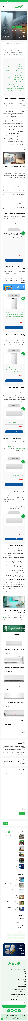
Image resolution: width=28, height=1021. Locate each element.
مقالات (14, 26)
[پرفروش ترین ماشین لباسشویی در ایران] (21, 842)
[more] (10, 736)
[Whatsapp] (8, 1010)
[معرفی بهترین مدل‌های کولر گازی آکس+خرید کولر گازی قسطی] (21, 885)
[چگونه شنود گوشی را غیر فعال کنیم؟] (21, 866)
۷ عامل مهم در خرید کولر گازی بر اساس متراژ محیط (11, 889)
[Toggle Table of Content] (22, 61)
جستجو (5, 823)
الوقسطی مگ (9, 1015)
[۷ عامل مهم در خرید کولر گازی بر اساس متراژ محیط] (21, 891)
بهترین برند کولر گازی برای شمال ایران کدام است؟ (11, 901)
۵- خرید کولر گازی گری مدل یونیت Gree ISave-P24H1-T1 (15, 82)
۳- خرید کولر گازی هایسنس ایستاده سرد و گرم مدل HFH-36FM (15, 74)
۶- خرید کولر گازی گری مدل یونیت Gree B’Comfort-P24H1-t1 (15, 85)
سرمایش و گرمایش (19, 26)
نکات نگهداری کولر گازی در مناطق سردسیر (16, 90)
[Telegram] (15, 1010)
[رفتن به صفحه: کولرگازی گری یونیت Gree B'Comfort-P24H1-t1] (23, 516)
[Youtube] (12, 1010)
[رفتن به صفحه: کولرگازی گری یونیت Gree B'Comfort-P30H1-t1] (23, 408)
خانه (24, 26)
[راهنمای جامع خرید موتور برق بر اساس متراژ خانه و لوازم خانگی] (21, 854)
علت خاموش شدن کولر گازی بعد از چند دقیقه (12, 895)
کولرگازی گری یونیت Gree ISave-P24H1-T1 (17, 475)
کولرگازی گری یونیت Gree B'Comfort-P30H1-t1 (16, 422)
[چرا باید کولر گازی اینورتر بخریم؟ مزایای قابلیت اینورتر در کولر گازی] (21, 879)
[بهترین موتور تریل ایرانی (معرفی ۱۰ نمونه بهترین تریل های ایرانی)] (21, 848)
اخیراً (9, 831)
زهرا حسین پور (19, 35)
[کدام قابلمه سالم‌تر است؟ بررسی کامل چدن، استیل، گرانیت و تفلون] (21, 836)
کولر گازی (23, 732)
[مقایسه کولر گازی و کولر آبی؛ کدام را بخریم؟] (21, 909)
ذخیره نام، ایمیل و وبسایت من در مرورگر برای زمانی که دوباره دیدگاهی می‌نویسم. (14, 809)
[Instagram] (19, 1010)
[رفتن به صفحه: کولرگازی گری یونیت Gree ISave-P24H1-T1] (23, 461)
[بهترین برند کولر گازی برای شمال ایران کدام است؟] (21, 903)
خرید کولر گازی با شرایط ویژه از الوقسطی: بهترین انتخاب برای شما (15, 92)
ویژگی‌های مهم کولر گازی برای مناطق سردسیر (15, 88)
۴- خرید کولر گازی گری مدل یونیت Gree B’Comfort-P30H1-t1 (15, 78)
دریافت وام (18, 1)
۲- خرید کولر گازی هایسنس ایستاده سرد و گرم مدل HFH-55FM (14, 71)
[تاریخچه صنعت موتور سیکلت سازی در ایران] (21, 860)
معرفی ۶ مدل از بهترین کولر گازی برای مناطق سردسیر (14, 64)
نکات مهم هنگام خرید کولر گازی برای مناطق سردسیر (14, 63)
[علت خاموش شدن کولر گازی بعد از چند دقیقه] (21, 897)
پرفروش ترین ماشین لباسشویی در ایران (12, 841)
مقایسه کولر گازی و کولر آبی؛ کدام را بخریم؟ (12, 907)
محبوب (5, 831)
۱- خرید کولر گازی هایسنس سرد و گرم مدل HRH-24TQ (15, 67)
